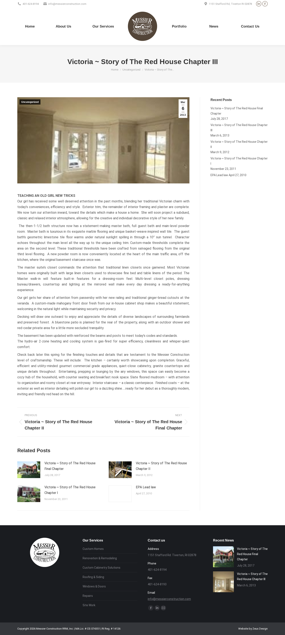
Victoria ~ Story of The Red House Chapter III (239, 127)
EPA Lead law (146, 487)
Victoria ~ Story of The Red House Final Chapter (70, 466)
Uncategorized (30, 102)
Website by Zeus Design (253, 628)
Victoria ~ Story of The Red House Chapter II (161, 466)
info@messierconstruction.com (169, 599)
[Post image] (28, 469)
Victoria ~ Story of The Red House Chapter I (70, 490)
